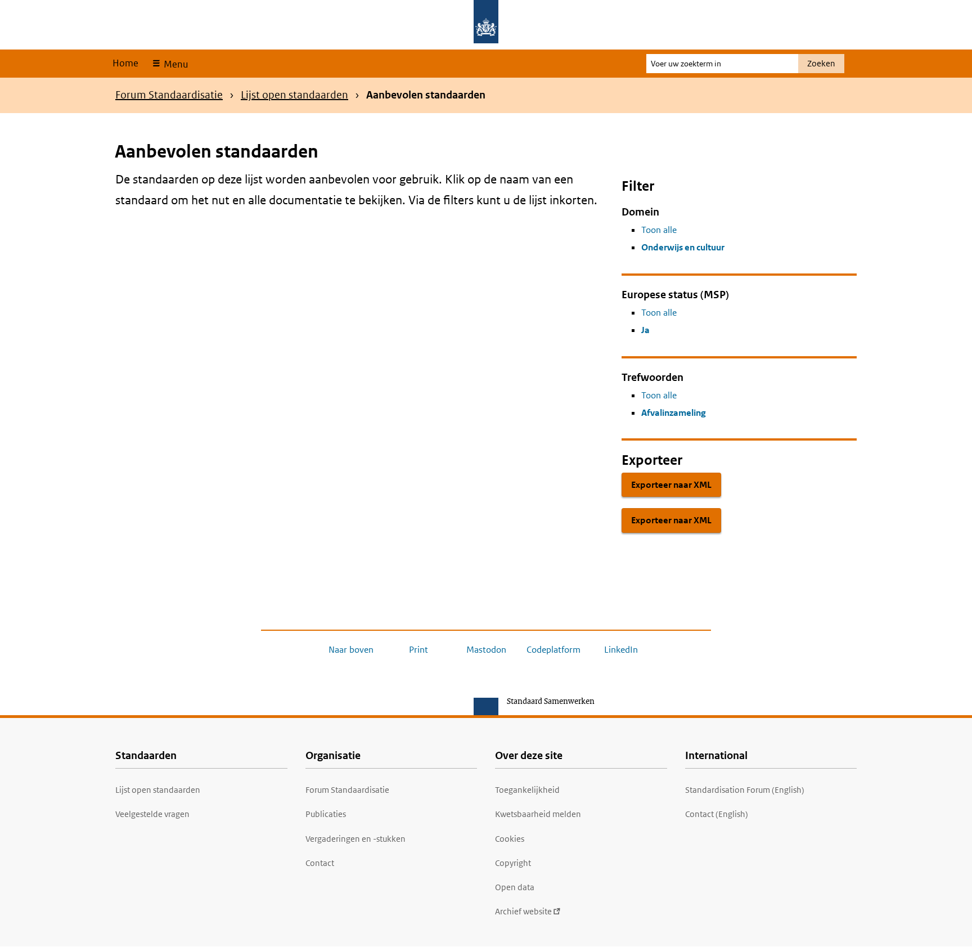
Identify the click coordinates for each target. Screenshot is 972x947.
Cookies (509, 838)
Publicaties (325, 814)
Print (418, 650)
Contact (319, 863)
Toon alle (659, 230)
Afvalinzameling (673, 413)
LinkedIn (621, 650)
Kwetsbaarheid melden (538, 814)
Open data (514, 887)
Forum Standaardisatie (169, 94)
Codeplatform (553, 650)
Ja (645, 330)
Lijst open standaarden (294, 94)
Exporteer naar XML (671, 485)
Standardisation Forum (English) (744, 789)
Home (125, 63)
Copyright (513, 863)
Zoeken (821, 63)
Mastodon (486, 650)
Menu (174, 64)
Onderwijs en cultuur (682, 247)
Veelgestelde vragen (152, 814)
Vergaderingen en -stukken (355, 838)
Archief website (523, 911)
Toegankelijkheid (527, 789)
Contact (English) (716, 814)
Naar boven (351, 650)
